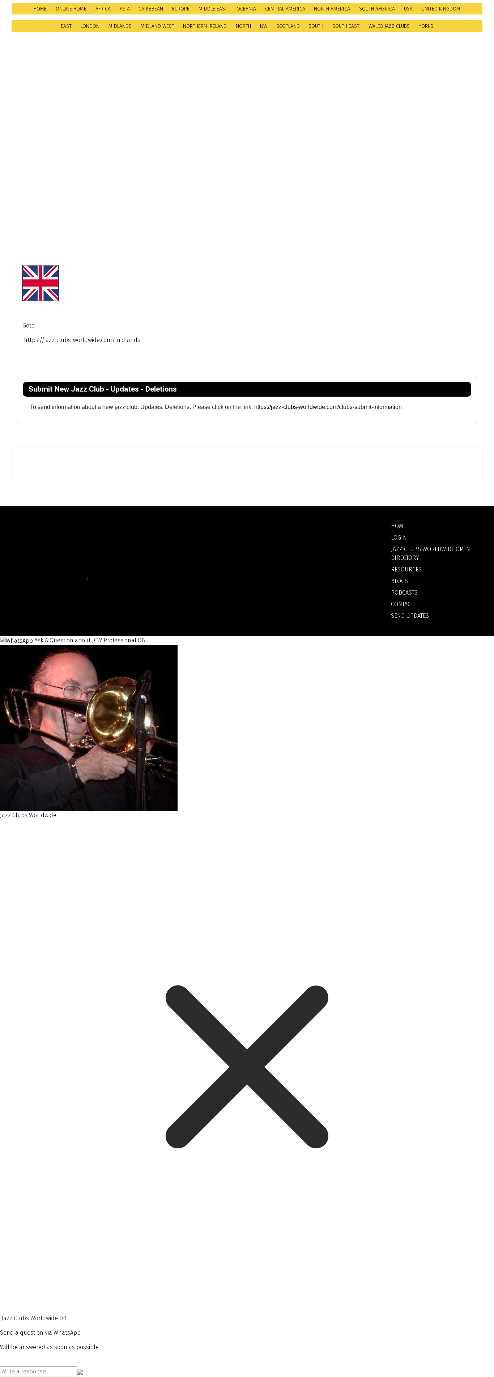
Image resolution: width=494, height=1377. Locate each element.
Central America (285, 9)
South (315, 26)
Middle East (213, 9)
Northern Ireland (205, 26)
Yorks (426, 26)
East (66, 26)
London (90, 26)
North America (332, 9)
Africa (103, 9)
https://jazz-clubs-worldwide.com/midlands (82, 340)
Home (40, 9)
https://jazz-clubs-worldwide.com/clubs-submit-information (329, 407)
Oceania (246, 9)
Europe (180, 9)
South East (345, 26)
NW (263, 26)
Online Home (71, 9)
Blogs (399, 581)
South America (377, 9)
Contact (402, 604)
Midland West (157, 26)
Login (399, 537)
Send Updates (410, 615)
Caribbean (151, 9)
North (243, 26)
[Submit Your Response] (80, 1371)
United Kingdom (441, 9)
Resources (406, 569)
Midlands (120, 26)
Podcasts (404, 592)
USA (408, 9)
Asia (125, 9)
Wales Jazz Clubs (389, 26)
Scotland (288, 26)
